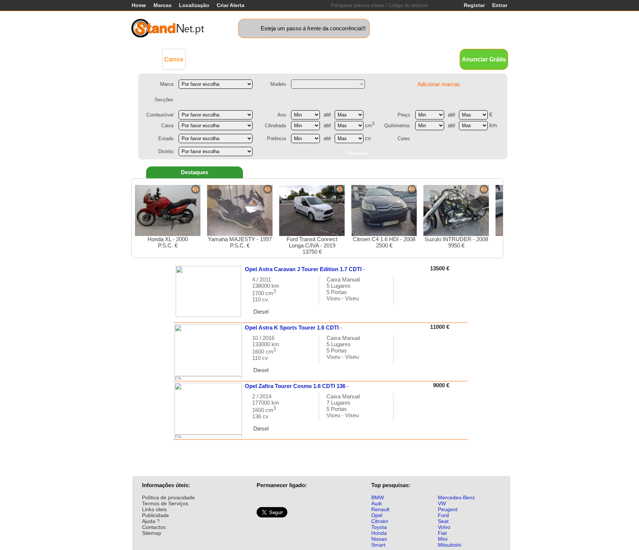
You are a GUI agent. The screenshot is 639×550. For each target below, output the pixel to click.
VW (442, 503)
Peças (379, 59)
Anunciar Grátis (484, 59)
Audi (376, 503)
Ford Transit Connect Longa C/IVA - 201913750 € (312, 245)
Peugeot (447, 509)
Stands (404, 59)
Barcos (334, 59)
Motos (273, 59)
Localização (194, 5)
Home (139, 5)
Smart (378, 545)
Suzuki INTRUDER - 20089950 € (456, 242)
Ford (443, 515)
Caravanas (303, 59)
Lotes (357, 59)
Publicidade (155, 515)
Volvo (444, 527)
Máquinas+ (244, 59)
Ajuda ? (151, 521)
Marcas (162, 5)
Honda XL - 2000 (168, 242)
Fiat (442, 533)
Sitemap (151, 533)
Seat (443, 521)
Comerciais (207, 59)
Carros (173, 59)
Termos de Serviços (165, 503)
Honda (379, 533)
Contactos (154, 527)
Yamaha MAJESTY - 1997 (240, 242)
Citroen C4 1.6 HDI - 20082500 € (384, 242)
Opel (376, 515)
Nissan (379, 539)
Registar (474, 5)
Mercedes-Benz (456, 497)
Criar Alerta (230, 5)
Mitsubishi (449, 545)
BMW (377, 497)
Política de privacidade (168, 497)
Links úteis (154, 509)
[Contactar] (407, 294)
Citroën (379, 521)
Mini (442, 539)
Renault (380, 509)
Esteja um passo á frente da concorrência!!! (313, 28)
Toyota (379, 527)
